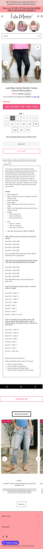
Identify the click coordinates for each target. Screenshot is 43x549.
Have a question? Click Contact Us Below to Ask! (21, 137)
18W (36, 124)
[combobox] (21, 36)
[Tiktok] (6, 536)
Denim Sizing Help (29, 161)
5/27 (14, 489)
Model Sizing (19, 161)
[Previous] (5, 63)
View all (21, 504)
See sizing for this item (21, 106)
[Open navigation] (4, 16)
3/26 (9, 489)
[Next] (37, 63)
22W (21, 130)
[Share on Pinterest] (35, 386)
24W (27, 130)
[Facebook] (3, 536)
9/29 (23, 489)
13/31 (33, 489)
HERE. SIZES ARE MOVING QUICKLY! (24, 9)
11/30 (28, 489)
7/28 (18, 489)
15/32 (10, 492)
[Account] (38, 16)
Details (6, 161)
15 (17, 124)
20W (14, 130)
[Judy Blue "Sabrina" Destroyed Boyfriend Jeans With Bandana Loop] (19, 446)
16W (29, 124)
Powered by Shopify (28, 546)
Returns (11, 161)
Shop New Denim (21, 414)
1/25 (4, 489)
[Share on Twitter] (21, 386)
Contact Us (6, 164)
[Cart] (42, 16)
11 (6, 124)
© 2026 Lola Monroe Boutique (11, 546)
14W (23, 124)
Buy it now (21, 151)
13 (12, 124)
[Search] (38, 36)
